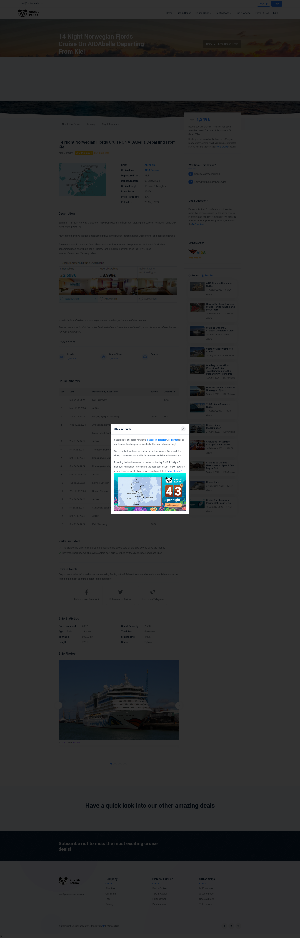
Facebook (152, 440)
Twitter (174, 440)
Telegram (162, 440)
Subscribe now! (174, 471)
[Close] (183, 428)
